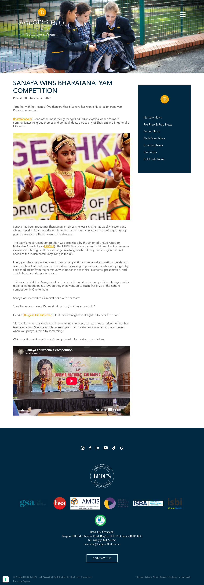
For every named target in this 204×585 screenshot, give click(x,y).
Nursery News (153, 118)
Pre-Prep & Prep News (158, 125)
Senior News (152, 131)
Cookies (163, 577)
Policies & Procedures (81, 577)
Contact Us (102, 558)
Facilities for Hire (61, 577)
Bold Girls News (154, 159)
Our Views (150, 152)
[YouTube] (106, 448)
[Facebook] (91, 448)
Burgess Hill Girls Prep (38, 315)
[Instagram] (83, 448)
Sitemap (139, 577)
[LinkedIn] (98, 448)
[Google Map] (121, 448)
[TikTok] (115, 448)
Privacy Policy (151, 577)
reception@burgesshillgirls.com (102, 544)
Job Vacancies (45, 577)
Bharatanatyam (22, 119)
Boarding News (153, 145)
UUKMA (49, 246)
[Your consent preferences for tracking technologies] (6, 579)
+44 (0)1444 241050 (104, 540)
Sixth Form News (154, 138)
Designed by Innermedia (180, 577)
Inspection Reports (21, 581)
